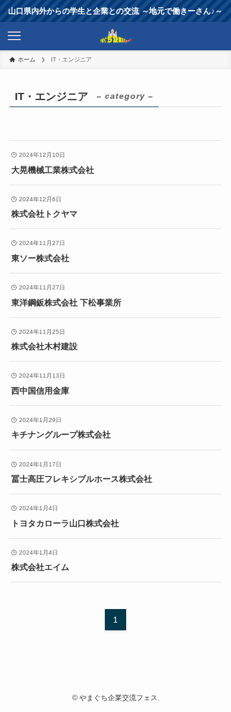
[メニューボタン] (14, 36)
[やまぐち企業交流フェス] (115, 36)
